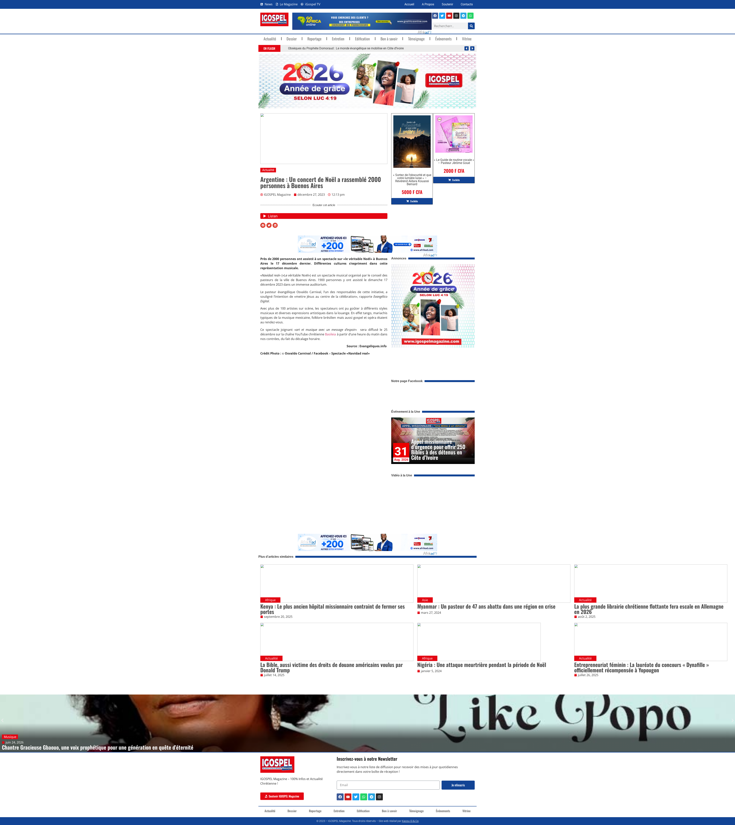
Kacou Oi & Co (410, 821)
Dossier (292, 39)
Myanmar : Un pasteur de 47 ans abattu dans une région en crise (486, 606)
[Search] (471, 26)
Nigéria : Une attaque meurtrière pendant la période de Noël (481, 664)
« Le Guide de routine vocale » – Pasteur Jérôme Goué (454, 161)
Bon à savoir (389, 39)
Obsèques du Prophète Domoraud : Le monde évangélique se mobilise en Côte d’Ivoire (346, 48)
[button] (466, 48)
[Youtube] (449, 16)
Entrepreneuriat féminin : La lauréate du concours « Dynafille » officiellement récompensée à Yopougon (641, 667)
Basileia (330, 334)
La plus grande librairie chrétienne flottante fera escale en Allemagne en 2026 (649, 608)
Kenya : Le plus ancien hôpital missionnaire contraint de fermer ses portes (332, 608)
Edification (362, 39)
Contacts (467, 4)
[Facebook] (435, 16)
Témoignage (416, 39)
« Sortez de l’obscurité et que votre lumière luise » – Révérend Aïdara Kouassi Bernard (412, 179)
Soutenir (447, 4)
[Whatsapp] (470, 16)
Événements (443, 39)
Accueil (409, 4)
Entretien (338, 39)
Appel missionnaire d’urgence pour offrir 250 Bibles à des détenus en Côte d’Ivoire (438, 449)
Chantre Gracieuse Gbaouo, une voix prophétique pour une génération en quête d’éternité (97, 747)
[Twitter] (355, 796)
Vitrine (466, 39)
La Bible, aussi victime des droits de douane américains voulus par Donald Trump (331, 667)
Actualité (270, 39)
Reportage (314, 39)
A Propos (428, 4)
